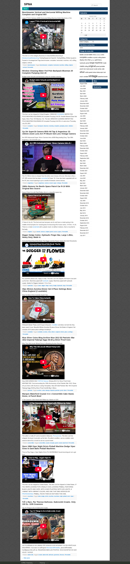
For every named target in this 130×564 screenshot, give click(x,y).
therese (62, 555)
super (55, 183)
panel (97, 66)
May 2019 (82, 210)
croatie (40, 555)
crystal (47, 443)
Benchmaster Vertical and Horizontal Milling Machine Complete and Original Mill (46, 13)
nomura (43, 231)
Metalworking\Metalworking (30, 58)
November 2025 (84, 106)
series (99, 69)
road (87, 69)
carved (86, 55)
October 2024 (83, 136)
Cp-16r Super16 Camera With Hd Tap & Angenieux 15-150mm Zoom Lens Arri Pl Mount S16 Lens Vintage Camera (49, 133)
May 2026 (82, 91)
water (66, 126)
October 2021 (83, 170)
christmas (98, 54)
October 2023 (83, 151)
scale (95, 69)
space (59, 231)
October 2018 (83, 220)
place (66, 332)
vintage (59, 183)
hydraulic (45, 281)
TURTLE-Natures (43, 381)
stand (60, 443)
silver (65, 390)
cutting (100, 57)
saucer (91, 69)
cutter (39, 285)
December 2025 (84, 103)
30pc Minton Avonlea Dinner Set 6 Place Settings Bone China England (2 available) (47, 290)
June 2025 (83, 118)
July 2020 (82, 200)
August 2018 (83, 225)
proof (61, 390)
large (64, 285)
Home (25, 9)
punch (56, 443)
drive (86, 60)
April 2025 (83, 121)
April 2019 (83, 213)
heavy (51, 285)
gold (96, 60)
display (82, 60)
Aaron (47, 563)
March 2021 (83, 185)
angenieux (30, 183)
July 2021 (82, 176)
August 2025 (83, 113)
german (93, 60)
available (30, 332)
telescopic (100, 72)
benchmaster (31, 65)
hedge (55, 285)
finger (47, 285)
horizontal (56, 65)
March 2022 (83, 166)
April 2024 (83, 141)
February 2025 (84, 126)
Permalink (30, 67)
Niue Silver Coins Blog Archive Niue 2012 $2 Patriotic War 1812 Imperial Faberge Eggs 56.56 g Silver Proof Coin (48, 339)
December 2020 (84, 190)
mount (51, 183)
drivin (46, 496)
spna (81, 47)
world (105, 76)
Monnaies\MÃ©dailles (53, 548)
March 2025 (83, 123)
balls (39, 496)
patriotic (30, 390)
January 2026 (83, 101)
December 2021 (84, 168)
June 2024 (83, 138)
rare (84, 69)
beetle (38, 231)
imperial (52, 390)
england (57, 332)
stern (68, 496)
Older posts (26, 558)
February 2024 (84, 146)
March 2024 (83, 143)
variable (85, 76)
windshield (36, 227)
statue (94, 72)
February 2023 (84, 156)
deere (104, 57)
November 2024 (84, 133)
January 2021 (83, 188)
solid (86, 72)
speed (90, 72)
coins (43, 390)
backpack (40, 126)
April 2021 (83, 183)
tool (104, 72)
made (104, 63)
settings (70, 332)
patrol (51, 231)
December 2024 (84, 131)
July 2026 (82, 86)
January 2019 (83, 215)
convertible (31, 443)
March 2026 (83, 96)
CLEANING (60, 114)
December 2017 (84, 230)
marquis (52, 443)
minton (62, 332)
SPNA (28, 4)
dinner (53, 332)
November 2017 (84, 233)
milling (66, 65)
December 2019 (84, 203)
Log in (95, 83)
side (103, 69)
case (90, 54)
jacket (87, 63)
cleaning (51, 126)
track (81, 76)
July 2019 (82, 208)
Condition (55, 325)
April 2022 (83, 163)
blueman (46, 126)
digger (43, 285)
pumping (62, 126)
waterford (65, 443)
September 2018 (84, 223)
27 (93, 30)
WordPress (36, 563)
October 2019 (83, 205)
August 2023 (83, 153)
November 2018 (84, 218)
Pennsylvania (57, 436)
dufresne (51, 555)
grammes (56, 555)
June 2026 (83, 88)
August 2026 (83, 83)
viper (72, 496)
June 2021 (83, 178)
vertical (25, 67)
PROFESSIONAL (27, 494)
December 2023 (84, 148)
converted (44, 178)
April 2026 (83, 93)
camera (47, 183)
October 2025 (83, 108)
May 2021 (82, 180)
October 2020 (83, 195)
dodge (43, 496)
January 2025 (83, 128)
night (61, 496)
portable (102, 66)
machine (61, 65)
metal (82, 66)
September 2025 (84, 111)
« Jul (85, 35)
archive (39, 390)
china (49, 332)
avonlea (45, 332)
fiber (89, 60)
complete (50, 65)
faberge (47, 390)
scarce (56, 231)
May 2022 (82, 161)
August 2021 (83, 173)
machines (30, 496)
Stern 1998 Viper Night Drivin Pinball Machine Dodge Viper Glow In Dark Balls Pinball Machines (48, 447)
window (71, 126)
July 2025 (82, 116)
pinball (65, 496)
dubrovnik (30, 555)
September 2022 (84, 158)
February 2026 (84, 98)
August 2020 (83, 198)
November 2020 (84, 193)
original (71, 65)
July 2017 (82, 235)
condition (90, 57)
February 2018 (84, 228)
